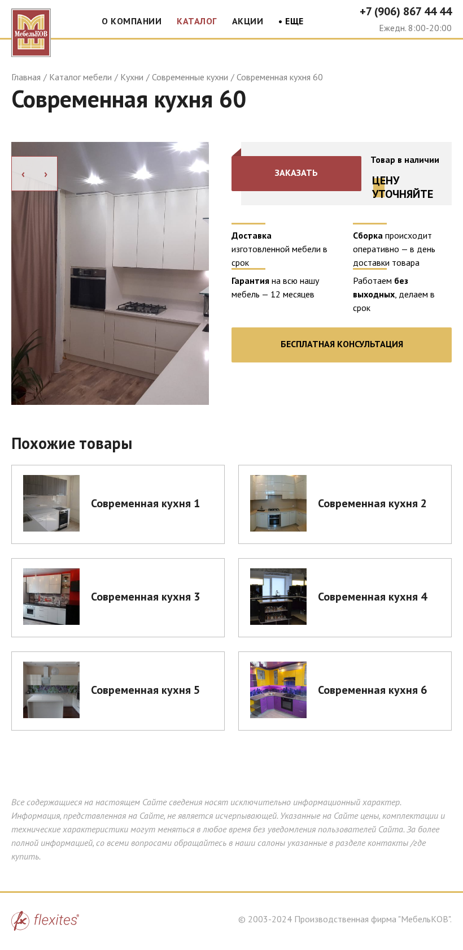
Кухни (131, 77)
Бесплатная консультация (342, 343)
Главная (26, 77)
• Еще (291, 21)
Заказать (296, 172)
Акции (248, 21)
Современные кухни (190, 77)
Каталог (197, 21)
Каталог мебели (80, 77)
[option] (110, 273)
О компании (131, 21)
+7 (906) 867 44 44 (406, 11)
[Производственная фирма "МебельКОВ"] (31, 30)
